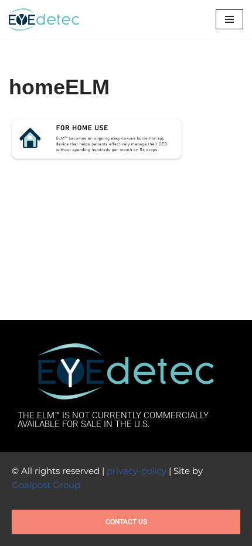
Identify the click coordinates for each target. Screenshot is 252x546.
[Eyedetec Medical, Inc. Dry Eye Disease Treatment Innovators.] (44, 19)
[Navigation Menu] (229, 19)
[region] (126, 468)
